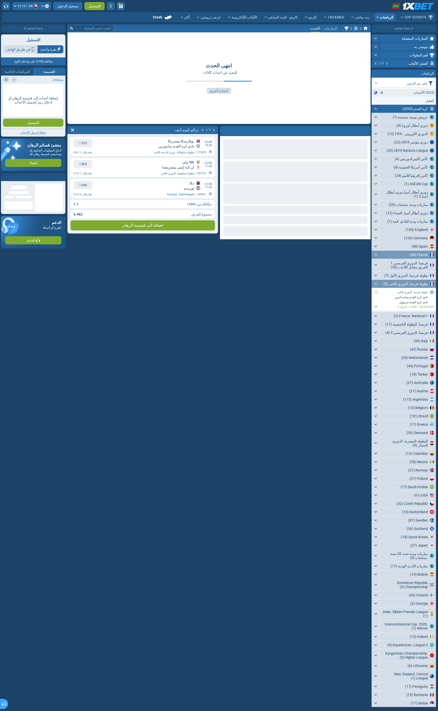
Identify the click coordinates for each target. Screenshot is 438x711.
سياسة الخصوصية (15, 100)
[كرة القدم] (356, 28)
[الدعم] (6, 6)
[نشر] (376, 38)
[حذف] (72, 130)
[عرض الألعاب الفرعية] (376, 337)
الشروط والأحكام (51, 100)
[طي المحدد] (382, 123)
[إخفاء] (376, 139)
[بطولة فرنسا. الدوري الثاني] (346, 28)
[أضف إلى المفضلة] (376, 71)
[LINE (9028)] (365, 28)
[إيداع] (111, 6)
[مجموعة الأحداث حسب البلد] (376, 123)
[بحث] (71, 28)
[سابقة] (387, 63)
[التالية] (376, 63)
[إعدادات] (45, 6)
